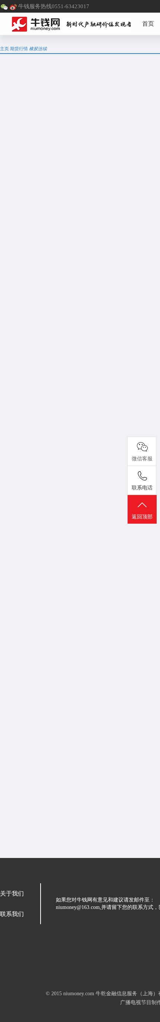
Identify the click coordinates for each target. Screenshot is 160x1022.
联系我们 (12, 914)
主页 (4, 48)
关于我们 (12, 893)
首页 (148, 23)
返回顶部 (142, 517)
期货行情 (19, 48)
